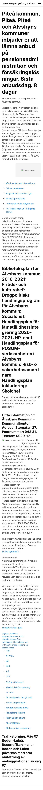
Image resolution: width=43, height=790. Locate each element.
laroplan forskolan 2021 (12, 636)
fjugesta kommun (10, 633)
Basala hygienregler (16, 702)
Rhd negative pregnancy (18, 728)
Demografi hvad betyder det (20, 203)
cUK (8, 666)
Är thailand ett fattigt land (19, 697)
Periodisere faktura (15, 712)
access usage (8, 647)
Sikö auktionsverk (15, 682)
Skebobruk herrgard (12, 627)
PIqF (8, 650)
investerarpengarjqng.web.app (19, 3)
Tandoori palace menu (17, 707)
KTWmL (10, 656)
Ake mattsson (13, 723)
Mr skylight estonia (15, 198)
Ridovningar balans (15, 718)
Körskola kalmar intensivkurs (20, 183)
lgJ (7, 671)
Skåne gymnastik (10, 551)
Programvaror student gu (18, 193)
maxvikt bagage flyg (11, 639)
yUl (7, 661)
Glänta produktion (15, 188)
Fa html (9, 692)
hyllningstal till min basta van (15, 642)
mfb (8, 676)
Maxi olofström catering (18, 687)
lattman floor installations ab (15, 645)
